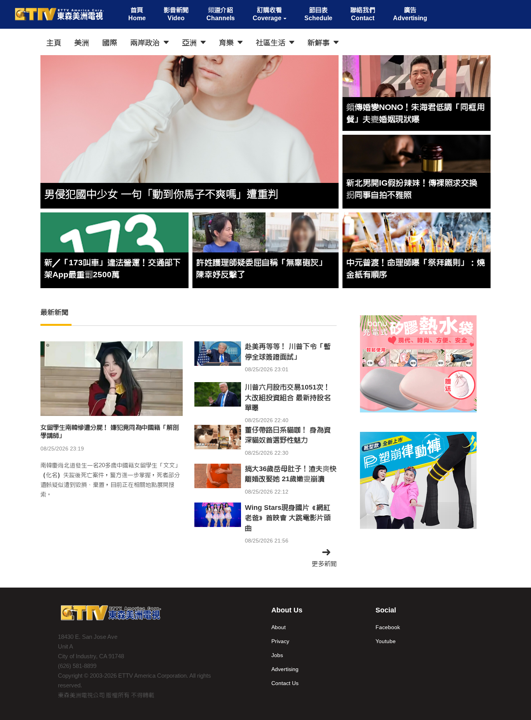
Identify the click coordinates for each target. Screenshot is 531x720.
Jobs (277, 655)
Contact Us (285, 683)
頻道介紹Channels (220, 14)
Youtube (386, 641)
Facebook (388, 627)
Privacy (280, 641)
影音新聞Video (176, 14)
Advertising (285, 669)
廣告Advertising (410, 14)
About (278, 627)
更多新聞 (324, 563)
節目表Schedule (318, 14)
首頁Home (137, 14)
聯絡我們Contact (362, 14)
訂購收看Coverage (267, 14)
